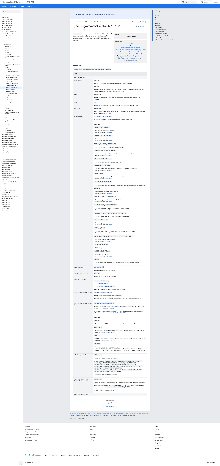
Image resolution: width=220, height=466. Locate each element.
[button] (11, 23)
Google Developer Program (32, 429)
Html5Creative (138, 52)
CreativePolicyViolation (102, 116)
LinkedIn (92, 437)
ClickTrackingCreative (139, 50)
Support (29, 6)
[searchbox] (11, 11)
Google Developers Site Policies (98, 415)
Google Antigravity (160, 440)
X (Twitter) (93, 440)
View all (157, 448)
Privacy (32, 462)
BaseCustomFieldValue (101, 281)
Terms (27, 462)
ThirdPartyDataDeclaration (103, 292)
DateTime (97, 273)
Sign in (216, 2)
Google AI (86, 455)
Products (80, 21)
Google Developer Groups (32, 432)
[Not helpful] (145, 22)
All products (95, 455)
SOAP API (30, 2)
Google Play (158, 445)
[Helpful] (143, 22)
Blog (91, 429)
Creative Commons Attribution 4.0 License (116, 413)
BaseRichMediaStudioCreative (124, 50)
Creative (130, 43)
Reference (12, 6)
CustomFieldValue (103, 283)
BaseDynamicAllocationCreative (130, 48)
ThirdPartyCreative (123, 58)
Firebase (157, 434)
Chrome (157, 432)
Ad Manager (17, 2)
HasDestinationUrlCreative (126, 52)
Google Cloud (158, 443)
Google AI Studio (159, 437)
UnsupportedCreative (136, 58)
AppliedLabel (98, 267)
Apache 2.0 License (74, 415)
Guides (4, 6)
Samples (21, 6)
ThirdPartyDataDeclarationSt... (104, 303)
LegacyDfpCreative (138, 54)
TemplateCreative (138, 56)
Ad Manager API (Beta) (100, 14)
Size (95, 102)
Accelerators (28, 437)
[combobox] (189, 2)
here (110, 132)
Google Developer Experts (32, 434)
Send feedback (140, 26)
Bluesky (92, 432)
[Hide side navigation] (20, 463)
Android (157, 429)
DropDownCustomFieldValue (106, 286)
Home (74, 21)
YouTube (92, 443)
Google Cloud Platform (74, 455)
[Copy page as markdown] (80, 29)
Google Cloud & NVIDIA (31, 440)
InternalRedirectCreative (124, 54)
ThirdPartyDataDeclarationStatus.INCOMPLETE (113, 313)
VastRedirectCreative (130, 60)
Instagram (93, 434)
